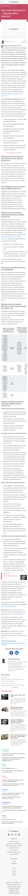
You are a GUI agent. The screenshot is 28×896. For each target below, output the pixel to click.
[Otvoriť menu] (1, 2)
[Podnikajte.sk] (14, 2)
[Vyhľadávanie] (26, 2)
